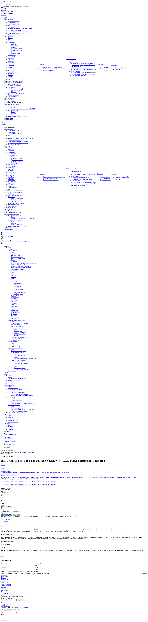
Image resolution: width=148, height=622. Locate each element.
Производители (15, 274)
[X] (9, 515)
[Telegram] (18, 515)
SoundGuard (17, 283)
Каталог (10, 249)
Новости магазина (7, 598)
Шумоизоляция (15, 254)
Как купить (11, 417)
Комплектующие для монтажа (20, 323)
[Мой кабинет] (1, 233)
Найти (2, 614)
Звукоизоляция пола (18, 477)
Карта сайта (4, 593)
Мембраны (41, 477)
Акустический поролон (21, 363)
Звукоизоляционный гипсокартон (114, 477)
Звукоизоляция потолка (31, 477)
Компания (10, 426)
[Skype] (16, 515)
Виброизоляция (15, 344)
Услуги (10, 377)
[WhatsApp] (14, 515)
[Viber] (11, 515)
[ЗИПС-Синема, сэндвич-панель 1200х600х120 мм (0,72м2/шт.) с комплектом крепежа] (30, 481)
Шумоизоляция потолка (18, 392)
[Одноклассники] (4, 515)
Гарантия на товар (6, 585)
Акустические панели (20, 355)
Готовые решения (13, 388)
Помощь (3, 581)
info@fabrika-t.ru (27, 6)
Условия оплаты (5, 582)
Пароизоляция (65, 472)
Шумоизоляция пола (17, 408)
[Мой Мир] (6, 515)
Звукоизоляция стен (6, 477)
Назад (9, 247)
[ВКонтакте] (2, 515)
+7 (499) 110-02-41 (6, 1)
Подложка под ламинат (130, 477)
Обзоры (3, 592)
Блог (2, 588)
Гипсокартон (18, 331)
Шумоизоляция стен (17, 400)
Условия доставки (6, 584)
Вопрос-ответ (5, 590)
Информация (4, 579)
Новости (3, 578)
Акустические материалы (18, 351)
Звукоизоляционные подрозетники (94, 477)
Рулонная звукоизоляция (76, 477)
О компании (4, 576)
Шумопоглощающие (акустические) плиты (56, 477)
